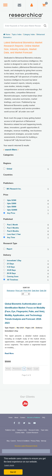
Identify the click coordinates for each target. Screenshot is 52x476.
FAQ (43, 417)
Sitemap (43, 441)
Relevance (11, 291)
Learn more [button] (9, 465)
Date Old (43, 291)
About (16, 417)
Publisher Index (10, 430)
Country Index (20, 432)
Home (11, 417)
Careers (13, 441)
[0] (43, 6)
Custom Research (32, 432)
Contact (23, 417)
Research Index (34, 430)
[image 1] (26, 403)
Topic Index (44, 430)
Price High (27, 291)
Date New (35, 291)
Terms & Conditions (23, 441)
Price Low (19, 291)
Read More (9, 353)
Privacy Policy (35, 441)
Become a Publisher (34, 417)
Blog (8, 441)
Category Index (22, 430)
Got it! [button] (13, 472)
